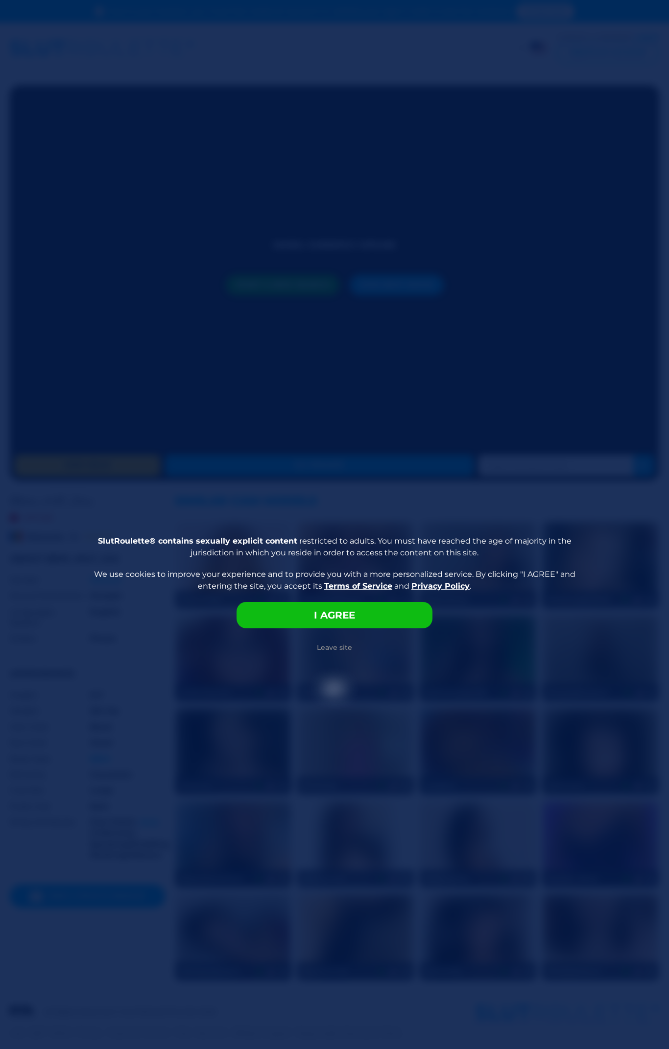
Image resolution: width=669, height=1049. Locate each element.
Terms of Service (358, 586)
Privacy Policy (440, 586)
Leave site (334, 647)
